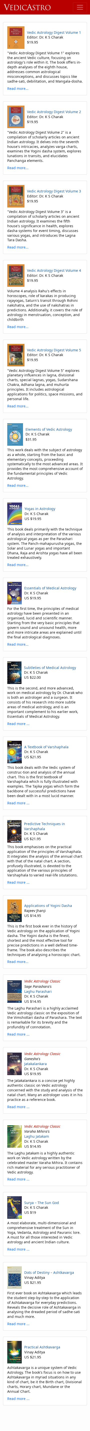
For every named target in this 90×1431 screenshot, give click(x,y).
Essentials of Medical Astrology (50, 588)
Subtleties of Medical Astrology (50, 667)
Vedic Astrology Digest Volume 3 (54, 191)
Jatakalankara (35, 1063)
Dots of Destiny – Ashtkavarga (49, 1272)
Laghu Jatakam (36, 1136)
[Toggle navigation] (80, 7)
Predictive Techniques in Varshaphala (44, 826)
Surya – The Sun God (41, 1202)
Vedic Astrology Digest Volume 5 (54, 350)
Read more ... (18, 723)
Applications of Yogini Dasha (48, 905)
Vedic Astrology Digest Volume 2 (54, 111)
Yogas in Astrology (39, 508)
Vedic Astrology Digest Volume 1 (54, 32)
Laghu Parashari (38, 991)
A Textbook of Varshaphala (46, 747)
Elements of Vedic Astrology (49, 429)
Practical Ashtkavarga (42, 1347)
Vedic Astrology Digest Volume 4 (54, 270)
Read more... (17, 88)
